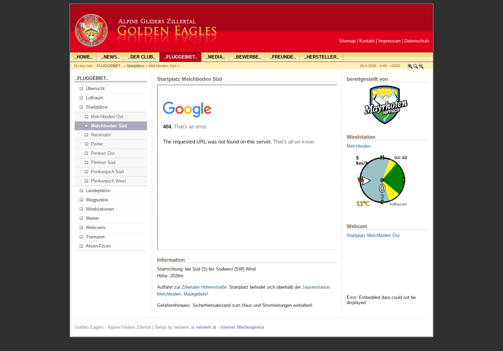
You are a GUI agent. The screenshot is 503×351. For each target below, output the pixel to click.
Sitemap (347, 40)
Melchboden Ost (107, 116)
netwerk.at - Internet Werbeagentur (230, 327)
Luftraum (94, 97)
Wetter (92, 218)
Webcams (96, 227)
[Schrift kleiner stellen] (421, 67)
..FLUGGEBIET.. (108, 66)
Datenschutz (416, 40)
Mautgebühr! (196, 294)
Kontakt (367, 40)
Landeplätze (98, 190)
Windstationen (100, 209)
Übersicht (95, 88)
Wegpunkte (97, 199)
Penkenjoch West (108, 181)
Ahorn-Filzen (98, 246)
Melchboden (359, 146)
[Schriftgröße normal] (415, 67)
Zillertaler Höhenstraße (204, 287)
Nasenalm (101, 134)
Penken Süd (103, 162)
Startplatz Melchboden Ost (373, 235)
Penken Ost (103, 153)
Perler (97, 144)
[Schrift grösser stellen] (410, 67)
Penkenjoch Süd (107, 171)
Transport (95, 236)
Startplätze (135, 66)
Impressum (389, 40)
